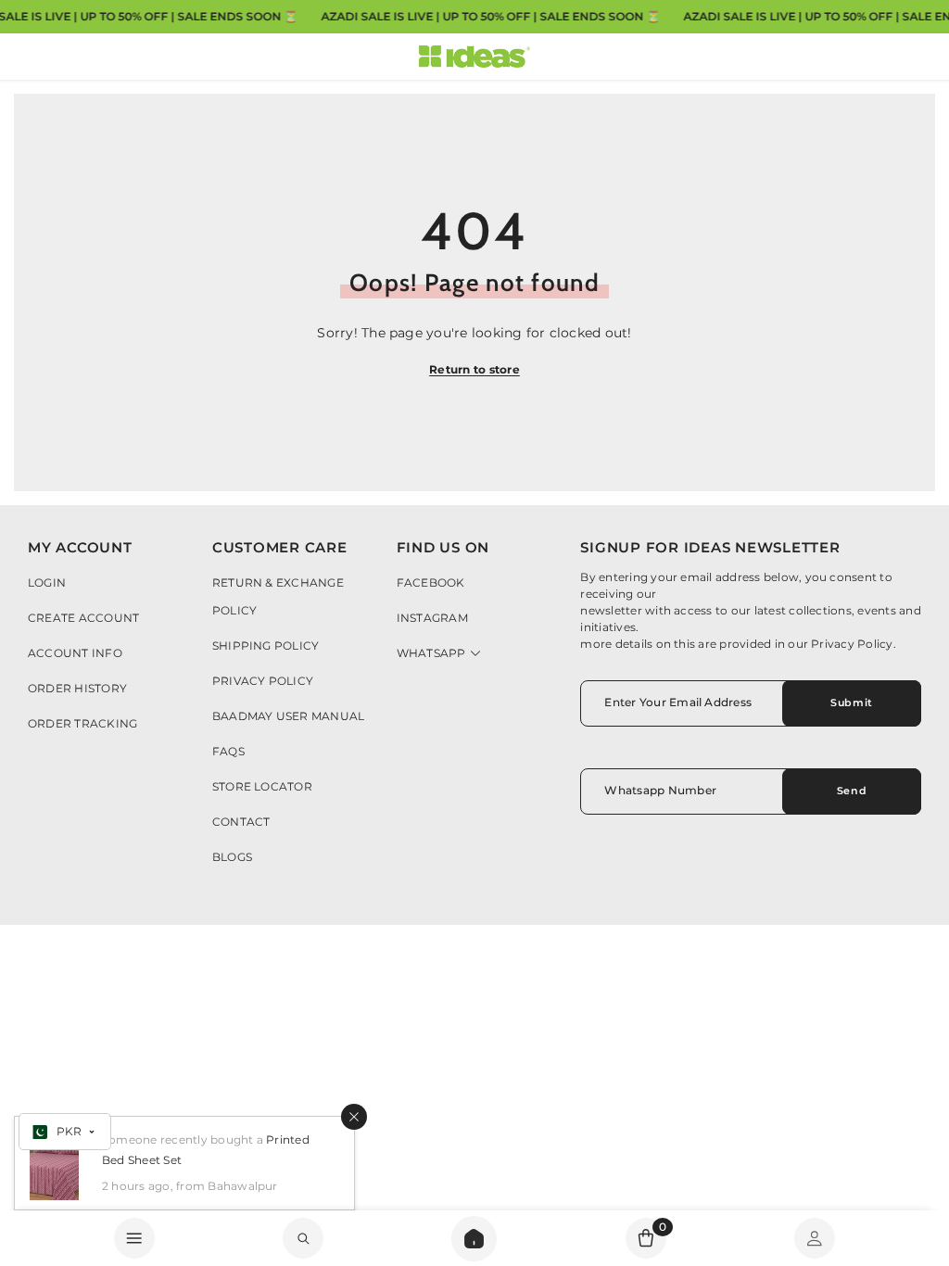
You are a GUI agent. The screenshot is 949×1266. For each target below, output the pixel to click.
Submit (851, 702)
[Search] (474, 1238)
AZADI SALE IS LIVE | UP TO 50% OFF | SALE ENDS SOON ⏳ (490, 16)
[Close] (354, 1117)
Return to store (474, 369)
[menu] (134, 1238)
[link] (303, 1238)
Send (852, 790)
